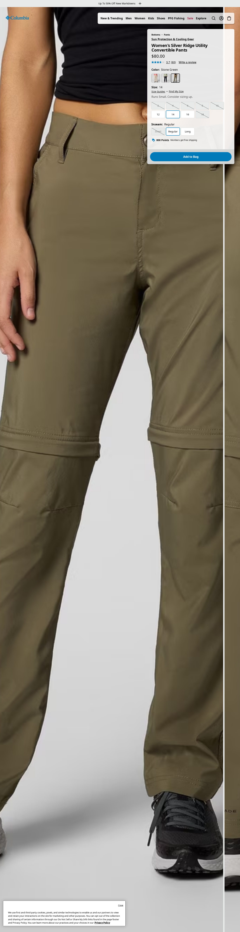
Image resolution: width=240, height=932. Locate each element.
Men (129, 18)
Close (120, 905)
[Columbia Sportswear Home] (17, 18)
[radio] (155, 78)
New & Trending (111, 18)
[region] (120, 469)
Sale (190, 18)
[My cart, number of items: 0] (229, 18)
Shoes (161, 18)
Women (140, 18)
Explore (201, 18)
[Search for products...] (214, 18)
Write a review (187, 62)
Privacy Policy (102, 922)
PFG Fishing (176, 18)
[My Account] (221, 18)
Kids (151, 18)
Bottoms (155, 34)
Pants (167, 34)
